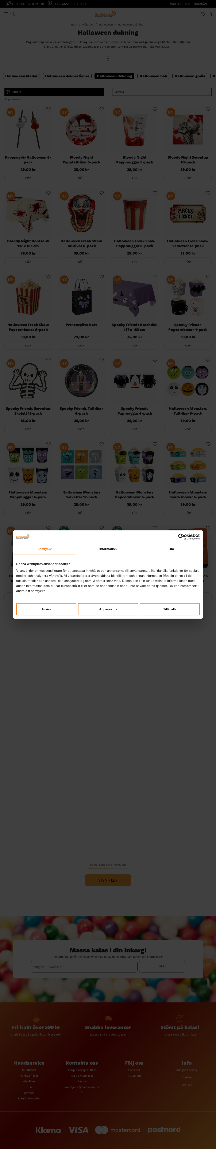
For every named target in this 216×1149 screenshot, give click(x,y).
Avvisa (46, 609)
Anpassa (105, 609)
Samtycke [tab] (45, 549)
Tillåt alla (169, 609)
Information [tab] (108, 549)
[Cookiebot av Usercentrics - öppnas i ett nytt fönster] (181, 537)
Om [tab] (171, 549)
